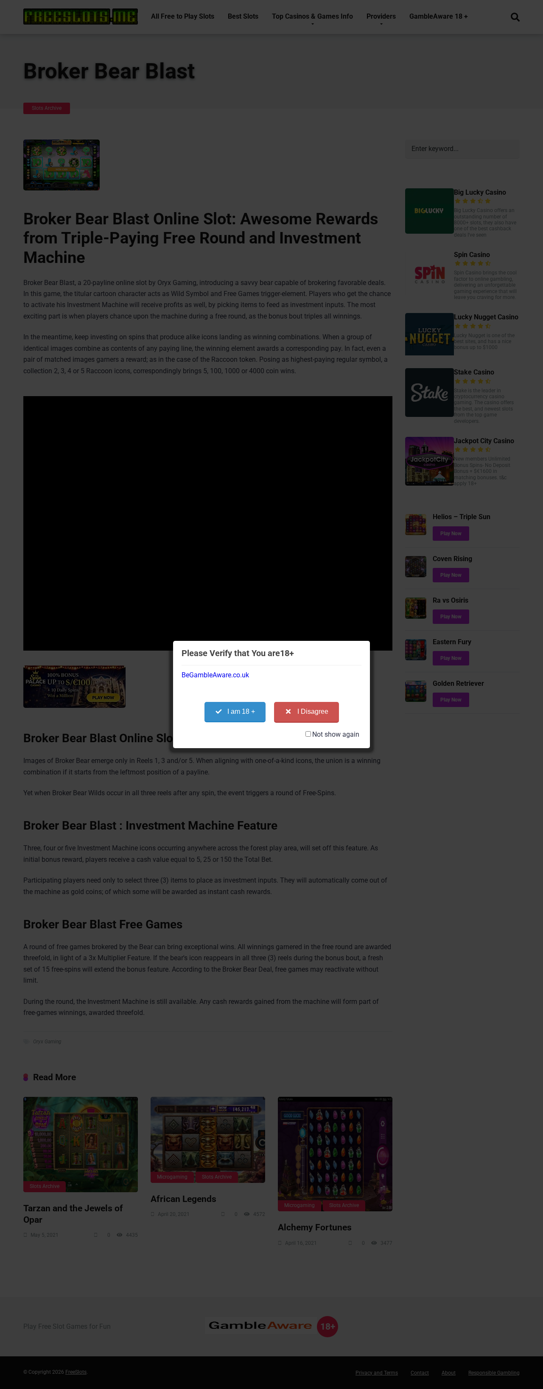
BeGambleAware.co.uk (215, 675)
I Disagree (312, 711)
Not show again (335, 734)
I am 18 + (241, 711)
